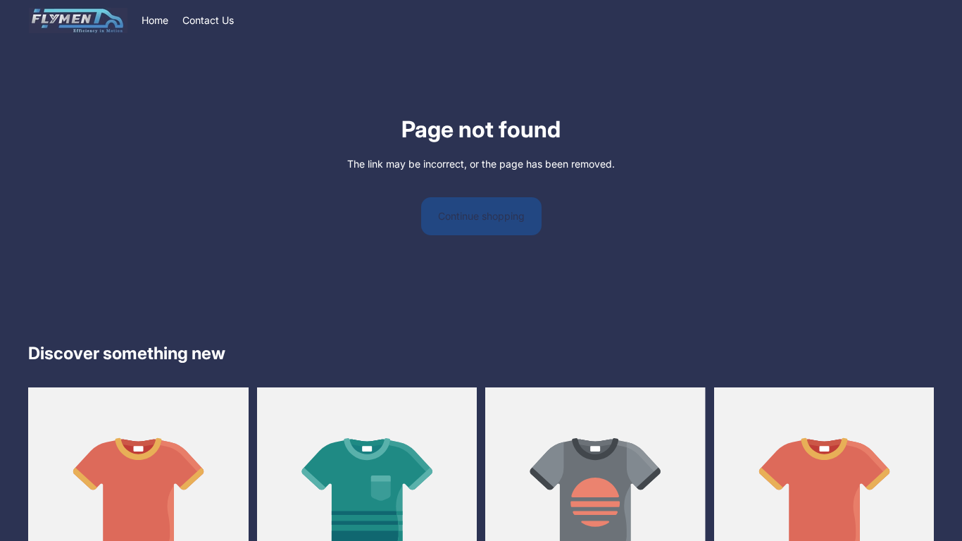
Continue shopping (481, 216)
